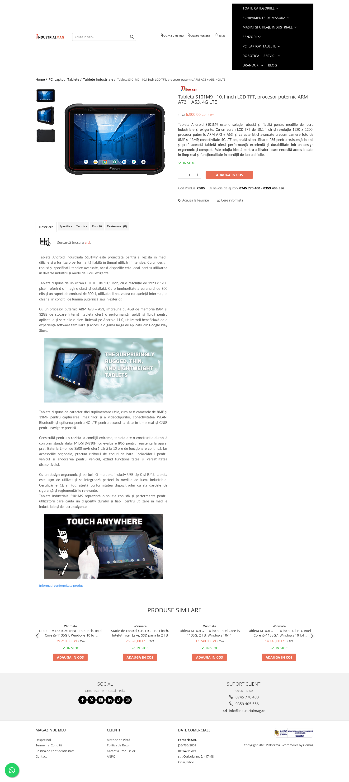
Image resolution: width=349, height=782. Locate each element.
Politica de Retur (118, 745)
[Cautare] (132, 37)
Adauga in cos (229, 175)
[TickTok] (118, 700)
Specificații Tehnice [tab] (73, 226)
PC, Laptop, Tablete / (65, 79)
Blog (272, 65)
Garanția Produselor (121, 751)
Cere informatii (231, 200)
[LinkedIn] (109, 700)
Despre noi (43, 740)
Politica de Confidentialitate (55, 751)
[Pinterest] (91, 700)
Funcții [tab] (97, 226)
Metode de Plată (118, 740)
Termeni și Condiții (49, 745)
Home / (42, 79)
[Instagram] (127, 700)
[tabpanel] (114, 138)
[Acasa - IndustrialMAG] (50, 36)
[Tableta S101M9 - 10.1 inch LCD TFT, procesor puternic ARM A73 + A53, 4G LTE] (114, 138)
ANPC (111, 756)
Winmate (70, 626)
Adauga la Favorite (195, 200)
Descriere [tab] (46, 227)
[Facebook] (82, 700)
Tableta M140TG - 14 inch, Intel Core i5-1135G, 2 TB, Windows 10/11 (209, 632)
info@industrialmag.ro (246, 710)
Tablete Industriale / (99, 79)
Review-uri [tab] (117, 226)
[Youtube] (100, 700)
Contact (41, 756)
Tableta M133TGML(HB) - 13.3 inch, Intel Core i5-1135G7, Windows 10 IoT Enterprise (70, 632)
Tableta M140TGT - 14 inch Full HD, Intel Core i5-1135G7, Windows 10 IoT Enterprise (279, 632)
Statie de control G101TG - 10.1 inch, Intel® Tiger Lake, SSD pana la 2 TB (140, 632)
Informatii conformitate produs (61, 585)
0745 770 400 (247, 697)
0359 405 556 (247, 703)
